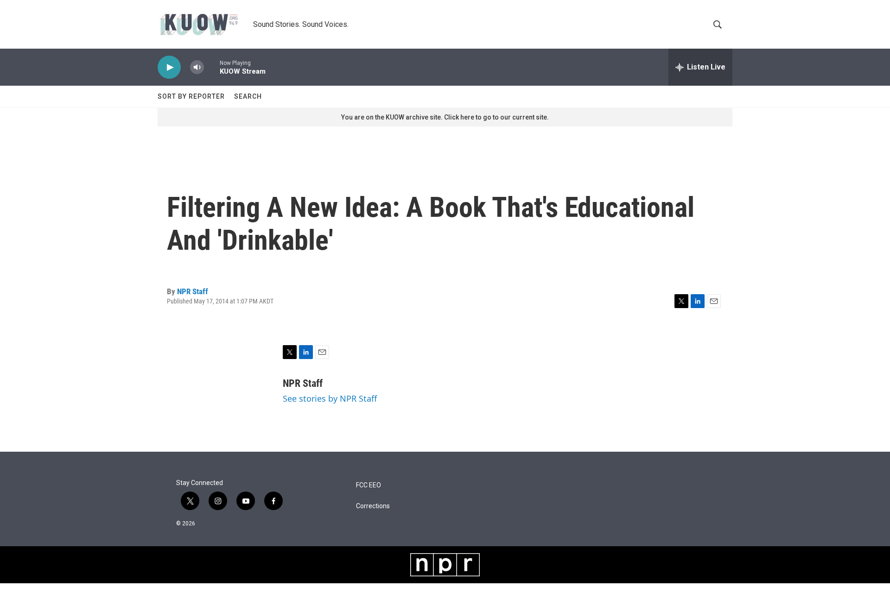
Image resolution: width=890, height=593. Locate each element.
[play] (169, 67)
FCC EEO (368, 485)
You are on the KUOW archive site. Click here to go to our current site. (445, 117)
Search (248, 96)
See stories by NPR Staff (330, 398)
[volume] (197, 67)
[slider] (211, 67)
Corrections (373, 506)
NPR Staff (192, 291)
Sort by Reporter (191, 96)
